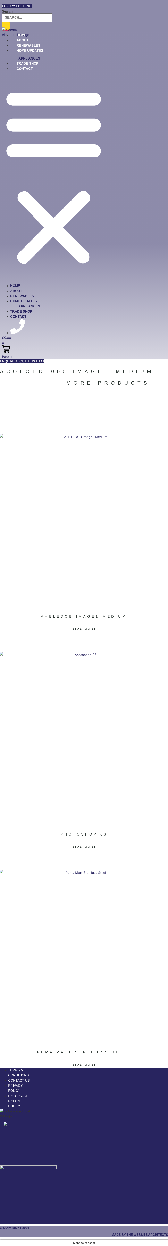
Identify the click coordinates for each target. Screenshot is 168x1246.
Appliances (29, 306)
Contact (25, 68)
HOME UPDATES (30, 50)
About (16, 291)
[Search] (6, 26)
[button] (53, 176)
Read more (84, 628)
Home (15, 286)
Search (7, 11)
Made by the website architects (139, 1234)
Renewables (22, 296)
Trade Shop (21, 311)
